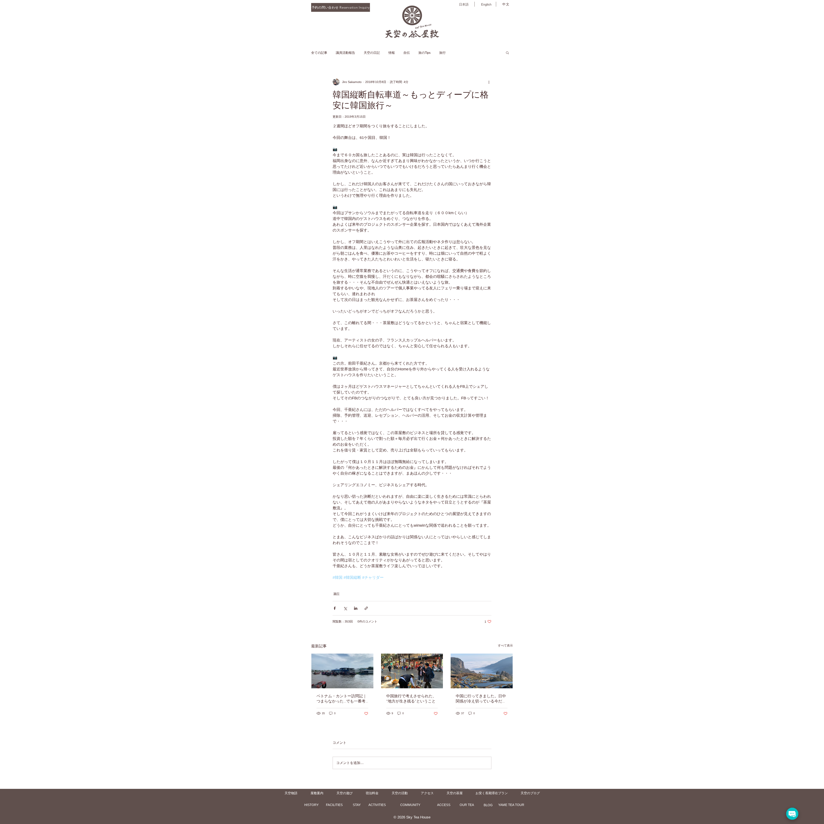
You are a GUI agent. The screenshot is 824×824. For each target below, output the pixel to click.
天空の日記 (372, 52)
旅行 (442, 52)
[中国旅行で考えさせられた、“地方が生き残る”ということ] (412, 671)
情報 (391, 52)
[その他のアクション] (488, 81)
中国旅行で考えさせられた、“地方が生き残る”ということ (411, 698)
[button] (507, 52)
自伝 (406, 52)
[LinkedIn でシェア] (356, 608)
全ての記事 (319, 52)
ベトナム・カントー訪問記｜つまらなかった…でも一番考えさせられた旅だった (342, 699)
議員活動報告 (345, 52)
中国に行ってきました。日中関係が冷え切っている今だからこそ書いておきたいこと (481, 699)
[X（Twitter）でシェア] (345, 608)
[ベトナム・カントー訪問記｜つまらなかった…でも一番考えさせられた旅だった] (342, 671)
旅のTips (424, 52)
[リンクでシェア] (366, 608)
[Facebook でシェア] (335, 608)
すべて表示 (505, 645)
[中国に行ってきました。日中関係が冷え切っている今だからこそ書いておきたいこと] (482, 671)
